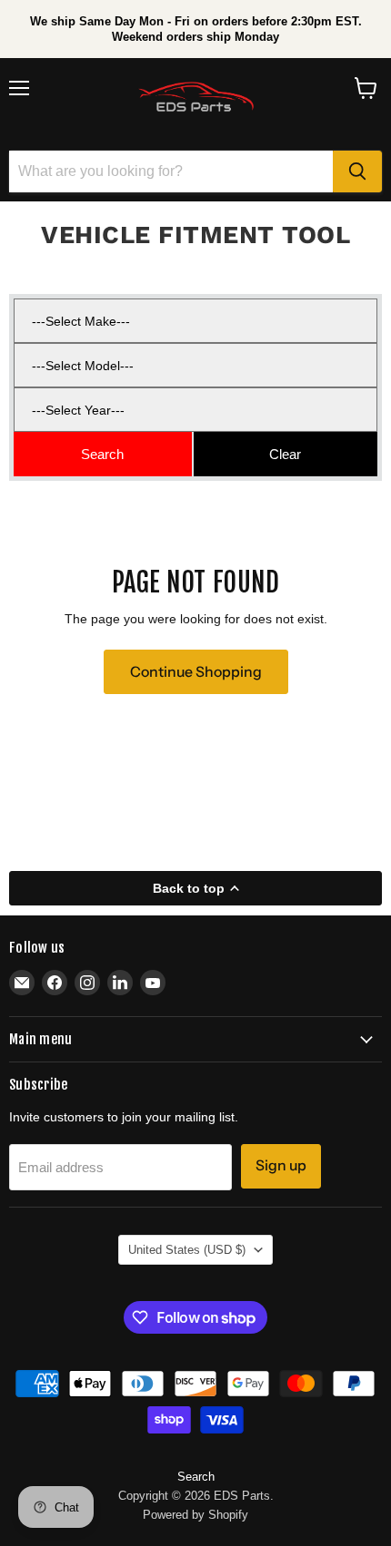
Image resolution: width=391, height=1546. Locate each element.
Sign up (281, 1165)
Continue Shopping (196, 671)
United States (187, 1250)
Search (196, 1476)
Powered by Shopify (195, 1515)
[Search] (357, 171)
